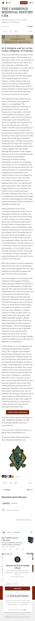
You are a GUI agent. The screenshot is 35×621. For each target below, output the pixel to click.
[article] (17, 544)
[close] (29, 557)
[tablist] (10, 503)
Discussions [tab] (16, 532)
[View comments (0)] (11, 31)
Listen (31, 26)
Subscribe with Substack (19, 596)
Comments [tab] (6, 503)
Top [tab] (4, 532)
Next (28, 490)
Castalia (12, 547)
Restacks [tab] (14, 503)
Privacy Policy (24, 604)
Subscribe (24, 3)
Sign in (31, 3)
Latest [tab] (9, 532)
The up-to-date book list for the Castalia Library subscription (12, 543)
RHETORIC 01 (7, 554)
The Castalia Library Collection (10, 539)
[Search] (31, 532)
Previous (7, 490)
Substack (8, 617)
